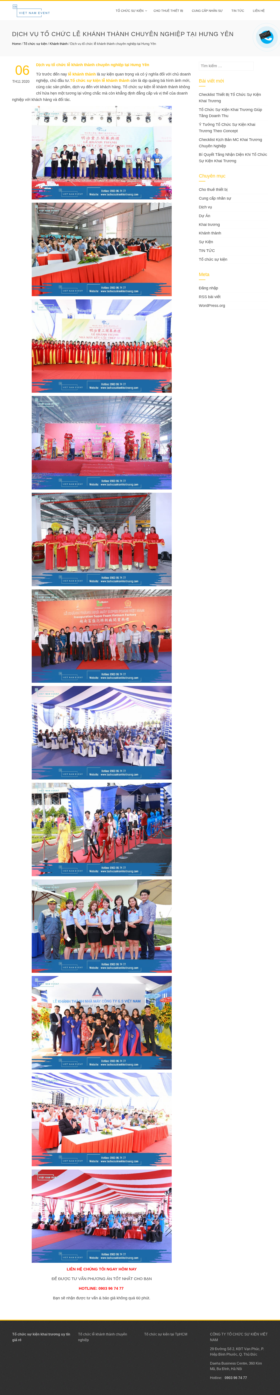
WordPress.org (212, 305)
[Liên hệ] (266, 34)
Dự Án (204, 216)
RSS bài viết (209, 297)
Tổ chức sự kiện (130, 10)
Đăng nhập (208, 288)
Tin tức (237, 10)
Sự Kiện (206, 242)
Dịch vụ (205, 207)
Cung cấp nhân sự (207, 10)
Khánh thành (59, 44)
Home (16, 44)
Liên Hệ (259, 10)
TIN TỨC (207, 250)
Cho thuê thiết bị (168, 10)
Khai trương (209, 224)
